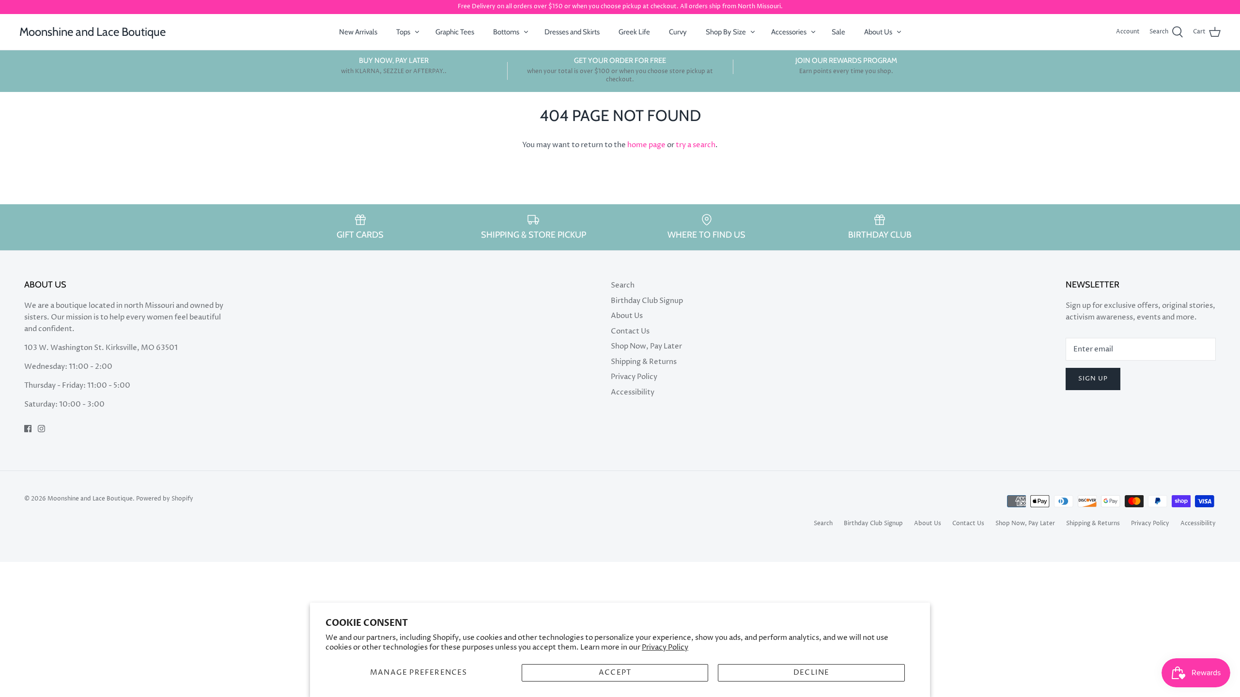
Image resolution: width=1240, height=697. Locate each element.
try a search (695, 145)
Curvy (678, 32)
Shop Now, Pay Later (646, 346)
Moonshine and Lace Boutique (90, 499)
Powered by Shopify (164, 499)
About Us (878, 32)
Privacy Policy (665, 647)
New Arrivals (358, 32)
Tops (403, 32)
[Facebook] (27, 428)
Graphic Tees (454, 32)
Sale (838, 32)
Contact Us (630, 331)
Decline (811, 672)
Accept (615, 672)
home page (646, 145)
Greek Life (634, 32)
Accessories (788, 32)
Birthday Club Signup (647, 301)
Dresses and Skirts (572, 32)
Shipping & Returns (644, 362)
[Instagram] (41, 428)
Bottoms (506, 32)
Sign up (1093, 378)
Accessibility (632, 392)
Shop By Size (726, 32)
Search (623, 285)
